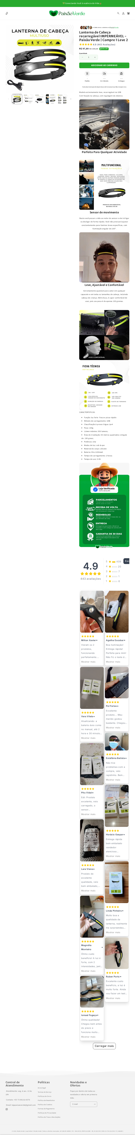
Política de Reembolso (46, 1100)
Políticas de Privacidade (47, 1113)
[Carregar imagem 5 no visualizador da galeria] (62, 99)
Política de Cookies (45, 1105)
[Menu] (6, 13)
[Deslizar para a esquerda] (8, 99)
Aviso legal (42, 1088)
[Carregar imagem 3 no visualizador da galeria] (40, 99)
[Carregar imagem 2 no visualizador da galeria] (28, 99)
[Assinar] (94, 1104)
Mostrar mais (88, 661)
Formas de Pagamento (46, 1109)
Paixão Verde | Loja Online (24, 1131)
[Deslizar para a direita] (71, 99)
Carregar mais (104, 1046)
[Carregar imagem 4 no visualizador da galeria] (51, 99)
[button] (118, 13)
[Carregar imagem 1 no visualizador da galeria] (17, 99)
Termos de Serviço (44, 1092)
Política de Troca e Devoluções (49, 1117)
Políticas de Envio (44, 1096)
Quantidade (83, 53)
